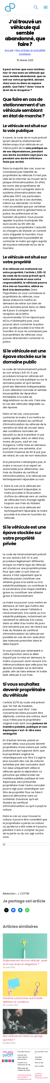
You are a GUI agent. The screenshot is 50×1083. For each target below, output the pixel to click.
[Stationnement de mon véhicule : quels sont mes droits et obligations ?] (25, 946)
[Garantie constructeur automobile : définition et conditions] (25, 983)
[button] (45, 7)
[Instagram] (9, 1061)
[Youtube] (3, 1061)
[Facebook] (13, 1061)
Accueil (9, 50)
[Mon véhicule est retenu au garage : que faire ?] (25, 1021)
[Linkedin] (6, 1061)
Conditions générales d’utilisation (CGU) (41, 1076)
